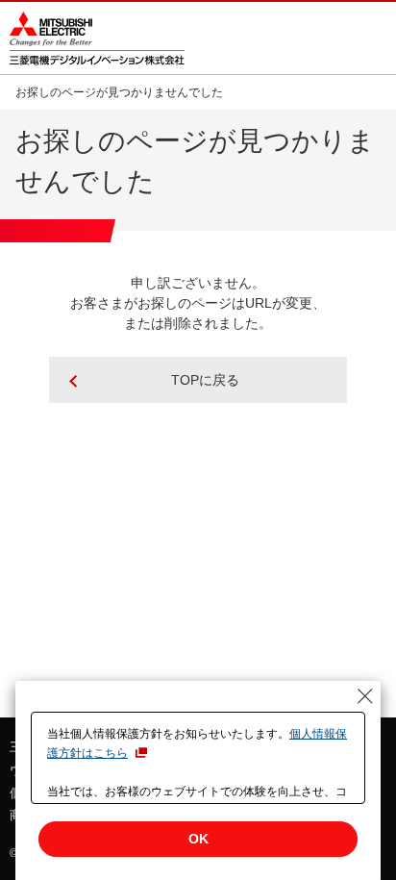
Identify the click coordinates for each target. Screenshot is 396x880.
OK (198, 838)
